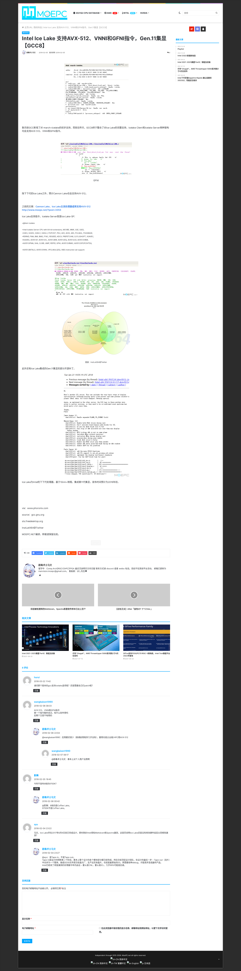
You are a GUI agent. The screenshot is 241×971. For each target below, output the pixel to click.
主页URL (28, 27)
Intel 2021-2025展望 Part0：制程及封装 (38, 653)
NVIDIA (143, 13)
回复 (37, 690)
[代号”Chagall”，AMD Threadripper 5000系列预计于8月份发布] (96, 638)
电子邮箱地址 (29, 928)
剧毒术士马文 (31, 52)
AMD (111, 13)
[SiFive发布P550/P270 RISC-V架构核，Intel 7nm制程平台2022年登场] (146, 638)
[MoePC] (44, 13)
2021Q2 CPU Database (87, 13)
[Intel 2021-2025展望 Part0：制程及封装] (45, 638)
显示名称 (27, 919)
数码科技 (38, 27)
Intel (129, 13)
